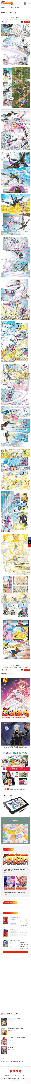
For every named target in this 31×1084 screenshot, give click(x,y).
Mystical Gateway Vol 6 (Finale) (15, 1018)
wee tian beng (18, 1061)
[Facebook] (11, 1071)
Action (11, 7)
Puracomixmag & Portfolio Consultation (14, 892)
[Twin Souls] (4, 1050)
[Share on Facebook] (29, 538)
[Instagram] (20, 1071)
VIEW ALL (4, 7)
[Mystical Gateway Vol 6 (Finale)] (4, 1022)
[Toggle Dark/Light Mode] (6, 22)
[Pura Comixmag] (7, 2)
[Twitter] (14, 1071)
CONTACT (15, 1075)
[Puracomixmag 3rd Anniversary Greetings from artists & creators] (15, 859)
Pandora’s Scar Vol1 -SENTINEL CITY (16, 1037)
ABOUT (24, 1075)
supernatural (10, 1061)
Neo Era (18, 17)
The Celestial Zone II (15, 917)
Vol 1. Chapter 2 (14, 935)
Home (12, 17)
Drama (17, 7)
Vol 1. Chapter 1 (14, 932)
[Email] (17, 1071)
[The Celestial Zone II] (5, 920)
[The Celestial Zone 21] (5, 943)
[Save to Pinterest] (29, 545)
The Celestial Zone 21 (15, 940)
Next (28, 22)
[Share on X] (29, 542)
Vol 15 (27, 919)
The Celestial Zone (14, 929)
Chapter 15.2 (13, 923)
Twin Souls (10, 1047)
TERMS (6, 1075)
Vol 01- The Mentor (24, 942)
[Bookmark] (3, 22)
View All (15, 952)
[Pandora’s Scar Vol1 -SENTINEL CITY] (4, 1041)
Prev (25, 22)
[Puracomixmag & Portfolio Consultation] (15, 883)
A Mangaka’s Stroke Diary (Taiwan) (16, 1028)
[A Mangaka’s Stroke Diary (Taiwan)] (4, 1031)
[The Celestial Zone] (5, 933)
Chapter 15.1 (13, 919)
